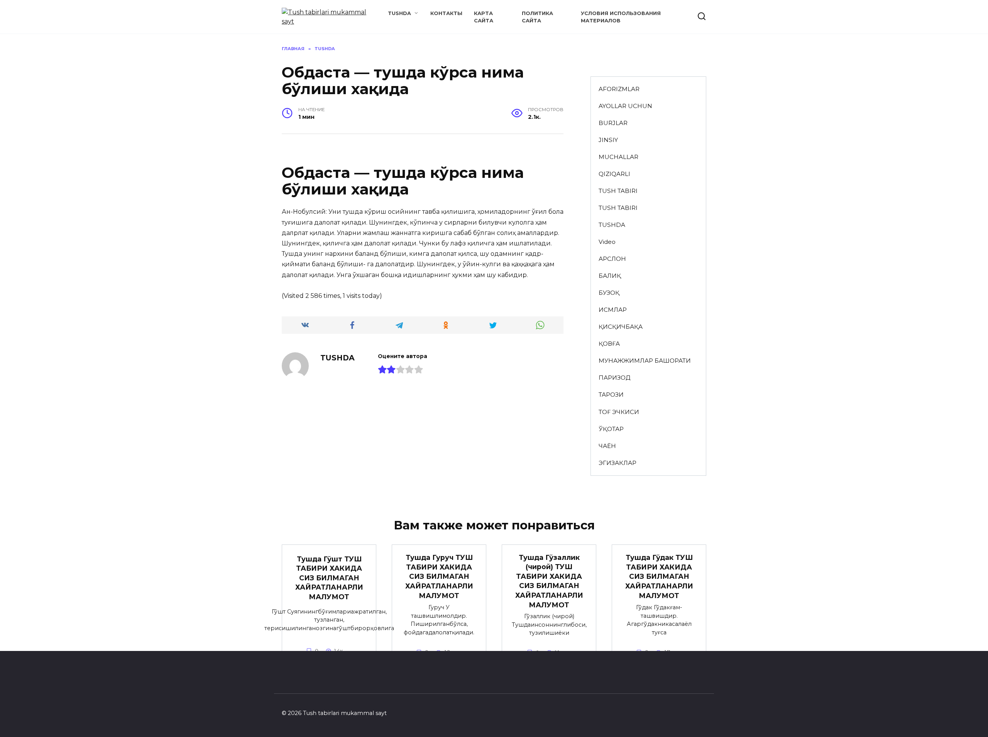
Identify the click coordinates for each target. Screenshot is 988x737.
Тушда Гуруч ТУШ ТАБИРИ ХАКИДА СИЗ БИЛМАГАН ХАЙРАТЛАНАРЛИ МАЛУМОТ (439, 576)
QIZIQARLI (614, 173)
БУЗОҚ (609, 292)
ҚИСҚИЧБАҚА (621, 326)
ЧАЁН (607, 446)
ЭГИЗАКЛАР (617, 463)
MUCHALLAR (618, 157)
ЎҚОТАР (611, 429)
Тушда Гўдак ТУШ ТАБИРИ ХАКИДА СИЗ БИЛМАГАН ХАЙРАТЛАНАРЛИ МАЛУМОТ (659, 576)
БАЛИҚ (610, 275)
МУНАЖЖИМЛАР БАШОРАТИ (645, 360)
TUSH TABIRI (618, 190)
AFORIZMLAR (619, 89)
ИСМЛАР (613, 309)
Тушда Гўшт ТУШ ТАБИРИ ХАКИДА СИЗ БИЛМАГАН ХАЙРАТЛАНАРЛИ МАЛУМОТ (329, 577)
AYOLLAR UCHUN (625, 106)
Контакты (446, 13)
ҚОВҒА (609, 343)
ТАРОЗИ (611, 394)
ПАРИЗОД (614, 377)
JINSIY (608, 140)
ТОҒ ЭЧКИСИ (619, 412)
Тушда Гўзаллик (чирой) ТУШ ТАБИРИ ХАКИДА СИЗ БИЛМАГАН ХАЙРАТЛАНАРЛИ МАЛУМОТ (549, 581)
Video (607, 241)
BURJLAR (613, 123)
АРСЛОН (612, 258)
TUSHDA (399, 13)
